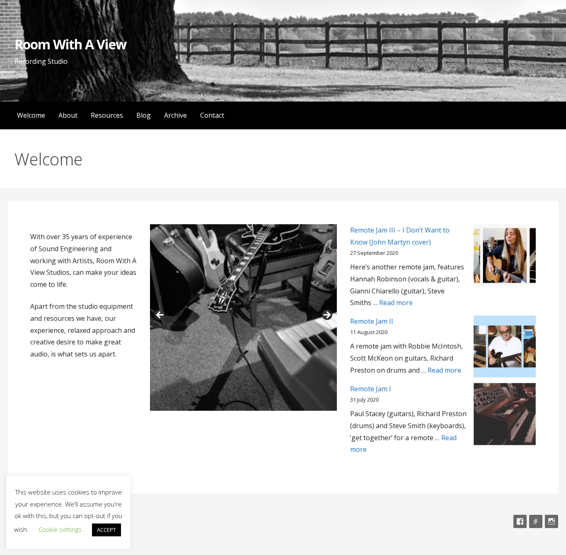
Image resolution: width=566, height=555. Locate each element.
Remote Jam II (371, 321)
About (67, 115)
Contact (212, 115)
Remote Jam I (370, 388)
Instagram (551, 521)
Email (535, 521)
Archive (175, 115)
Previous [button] (160, 315)
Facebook (520, 521)
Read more (396, 302)
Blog (143, 115)
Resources (107, 115)
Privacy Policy (26, 521)
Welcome (31, 115)
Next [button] (326, 315)
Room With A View (70, 44)
